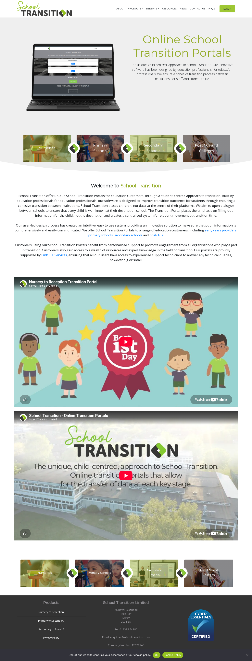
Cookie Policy (172, 654)
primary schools (100, 235)
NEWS (183, 8)
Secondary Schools (153, 147)
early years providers (220, 230)
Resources (169, 8)
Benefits (151, 8)
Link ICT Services (54, 255)
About (120, 8)
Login (227, 8)
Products (135, 8)
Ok (156, 654)
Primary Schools (100, 147)
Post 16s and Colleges (206, 147)
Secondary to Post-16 (51, 629)
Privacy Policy (51, 638)
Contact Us (198, 8)
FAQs (211, 8)
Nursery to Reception (51, 612)
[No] (247, 655)
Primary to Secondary (51, 620)
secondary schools (128, 235)
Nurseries (47, 147)
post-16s (156, 235)
